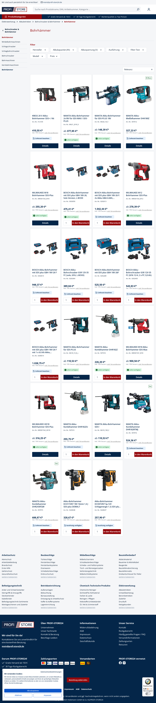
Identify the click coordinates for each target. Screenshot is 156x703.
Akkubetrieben (125, 590)
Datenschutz (86, 637)
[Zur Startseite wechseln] (14, 9)
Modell (36, 56)
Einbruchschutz (47, 574)
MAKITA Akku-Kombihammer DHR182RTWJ (133, 427)
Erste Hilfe (6, 568)
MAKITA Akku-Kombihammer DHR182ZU (75, 425)
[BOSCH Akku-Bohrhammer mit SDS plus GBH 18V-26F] (108, 249)
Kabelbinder (7, 599)
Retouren (123, 644)
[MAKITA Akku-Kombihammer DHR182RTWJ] (139, 403)
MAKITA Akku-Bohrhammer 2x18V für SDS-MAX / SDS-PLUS (76, 118)
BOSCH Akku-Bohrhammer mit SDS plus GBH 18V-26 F (44, 271)
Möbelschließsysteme (89, 574)
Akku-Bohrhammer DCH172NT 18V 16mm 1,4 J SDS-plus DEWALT (75, 504)
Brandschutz (7, 565)
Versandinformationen (129, 637)
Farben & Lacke (86, 596)
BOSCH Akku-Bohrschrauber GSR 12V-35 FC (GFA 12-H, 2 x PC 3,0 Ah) (138, 272)
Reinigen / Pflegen (87, 599)
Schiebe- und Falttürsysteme (91, 565)
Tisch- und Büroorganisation (91, 568)
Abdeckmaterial (125, 559)
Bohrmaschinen (8, 60)
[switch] (148, 693)
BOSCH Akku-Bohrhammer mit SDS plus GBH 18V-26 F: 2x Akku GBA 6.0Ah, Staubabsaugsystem (107, 195)
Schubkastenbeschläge (89, 562)
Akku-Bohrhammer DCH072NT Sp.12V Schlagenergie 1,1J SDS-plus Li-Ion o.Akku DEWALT (107, 504)
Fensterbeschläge (48, 562)
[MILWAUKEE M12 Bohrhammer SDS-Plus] (139, 171)
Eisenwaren (45, 568)
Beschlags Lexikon (49, 637)
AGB (82, 631)
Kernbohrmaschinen (10, 65)
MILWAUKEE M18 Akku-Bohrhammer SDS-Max (137, 348)
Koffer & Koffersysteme (50, 601)
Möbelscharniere (87, 559)
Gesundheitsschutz (10, 574)
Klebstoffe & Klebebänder (90, 601)
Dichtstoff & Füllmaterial (90, 593)
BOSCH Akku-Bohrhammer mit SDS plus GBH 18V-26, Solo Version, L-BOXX (76, 195)
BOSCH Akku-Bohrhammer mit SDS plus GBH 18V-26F (107, 271)
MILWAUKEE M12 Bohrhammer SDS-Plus (136, 194)
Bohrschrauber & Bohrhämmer (12, 30)
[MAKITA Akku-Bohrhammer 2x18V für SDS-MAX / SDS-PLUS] (76, 94)
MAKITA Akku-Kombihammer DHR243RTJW (39, 504)
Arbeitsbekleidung (9, 562)
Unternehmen (47, 627)
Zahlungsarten (125, 641)
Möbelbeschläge (87, 555)
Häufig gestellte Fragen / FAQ (132, 634)
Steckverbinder (8, 596)
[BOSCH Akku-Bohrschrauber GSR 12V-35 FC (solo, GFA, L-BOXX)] (76, 249)
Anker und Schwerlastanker (13, 590)
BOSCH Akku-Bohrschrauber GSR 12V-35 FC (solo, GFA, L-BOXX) (76, 272)
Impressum (85, 634)
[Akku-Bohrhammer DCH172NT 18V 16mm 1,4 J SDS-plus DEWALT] (76, 480)
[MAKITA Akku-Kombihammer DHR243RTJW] (45, 480)
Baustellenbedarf (127, 555)
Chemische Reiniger (88, 590)
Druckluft (122, 601)
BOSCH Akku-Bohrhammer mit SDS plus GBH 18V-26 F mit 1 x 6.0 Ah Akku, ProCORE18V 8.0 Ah (44, 350)
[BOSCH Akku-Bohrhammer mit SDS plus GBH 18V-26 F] (45, 249)
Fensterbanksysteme (49, 565)
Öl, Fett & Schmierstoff (89, 604)
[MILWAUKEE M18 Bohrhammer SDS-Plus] (45, 171)
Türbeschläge (46, 559)
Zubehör (122, 599)
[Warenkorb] (153, 9)
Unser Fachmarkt (49, 631)
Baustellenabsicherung (128, 568)
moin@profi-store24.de (52, 2)
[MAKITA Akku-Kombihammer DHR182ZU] (76, 403)
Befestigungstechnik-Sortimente (15, 601)
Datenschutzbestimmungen (51, 672)
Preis (52, 56)
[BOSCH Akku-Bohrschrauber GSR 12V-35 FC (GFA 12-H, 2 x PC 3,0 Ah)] (139, 249)
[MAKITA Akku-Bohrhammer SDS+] (108, 403)
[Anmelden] (148, 9)
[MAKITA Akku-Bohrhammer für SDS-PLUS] (76, 326)
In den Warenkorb (80, 223)
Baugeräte (123, 565)
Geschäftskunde (87, 641)
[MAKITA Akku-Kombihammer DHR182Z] (108, 326)
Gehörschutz (7, 571)
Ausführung (114, 49)
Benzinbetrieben (125, 596)
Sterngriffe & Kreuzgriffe (12, 593)
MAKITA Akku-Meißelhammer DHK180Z (137, 117)
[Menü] (152, 678)
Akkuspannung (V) (89, 49)
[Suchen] (138, 9)
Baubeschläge (47, 555)
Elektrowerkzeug (127, 585)
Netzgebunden (125, 604)
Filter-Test (135, 49)
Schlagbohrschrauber (11, 51)
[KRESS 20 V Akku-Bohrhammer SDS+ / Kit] (45, 94)
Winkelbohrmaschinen (11, 42)
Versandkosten (71, 696)
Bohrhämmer (7, 69)
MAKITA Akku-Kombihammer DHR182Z (106, 348)
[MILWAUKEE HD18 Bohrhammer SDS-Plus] (45, 403)
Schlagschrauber (9, 46)
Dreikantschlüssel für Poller (130, 574)
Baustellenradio (125, 571)
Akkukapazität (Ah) (61, 49)
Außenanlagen (47, 590)
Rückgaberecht (126, 631)
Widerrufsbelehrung (89, 627)
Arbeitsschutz (8, 555)
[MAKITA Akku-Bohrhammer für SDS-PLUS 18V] (108, 94)
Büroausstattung (47, 596)
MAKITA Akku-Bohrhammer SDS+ (108, 425)
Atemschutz (6, 559)
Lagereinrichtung (48, 604)
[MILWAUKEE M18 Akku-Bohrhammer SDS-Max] (139, 326)
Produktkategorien (17, 16)
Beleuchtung (46, 593)
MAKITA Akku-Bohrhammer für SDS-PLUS (76, 348)
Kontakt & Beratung (50, 634)
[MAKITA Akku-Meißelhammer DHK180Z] (139, 94)
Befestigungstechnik (12, 585)
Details (45, 145)
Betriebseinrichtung (50, 585)
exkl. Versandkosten (51, 133)
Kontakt (122, 627)
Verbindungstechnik (88, 571)
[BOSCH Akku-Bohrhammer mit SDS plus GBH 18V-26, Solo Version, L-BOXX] (76, 171)
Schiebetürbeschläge (49, 571)
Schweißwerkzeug (126, 593)
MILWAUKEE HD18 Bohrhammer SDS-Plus (42, 425)
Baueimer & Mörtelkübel (129, 562)
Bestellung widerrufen (78, 680)
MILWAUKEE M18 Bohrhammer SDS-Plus (42, 194)
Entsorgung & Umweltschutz (52, 599)
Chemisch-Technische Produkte (95, 585)
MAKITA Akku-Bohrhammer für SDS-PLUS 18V (108, 117)
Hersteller (37, 49)
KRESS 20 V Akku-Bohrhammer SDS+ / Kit (43, 117)
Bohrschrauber (8, 56)
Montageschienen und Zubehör (15, 604)
